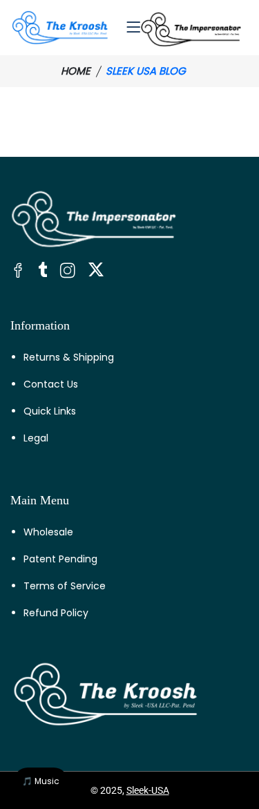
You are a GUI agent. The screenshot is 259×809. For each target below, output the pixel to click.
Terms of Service (64, 586)
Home (75, 71)
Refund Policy (55, 613)
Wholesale (48, 532)
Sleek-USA (147, 790)
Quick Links (49, 411)
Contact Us (50, 384)
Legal (35, 438)
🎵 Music (40, 781)
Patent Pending (60, 559)
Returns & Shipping (68, 357)
